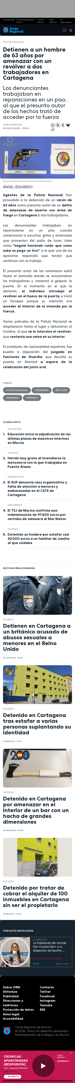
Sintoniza (10, 991)
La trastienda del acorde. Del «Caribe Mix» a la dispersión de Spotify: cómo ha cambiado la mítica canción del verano (50, 946)
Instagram (47, 1000)
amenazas (12, 397)
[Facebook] (63, 124)
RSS (42, 1009)
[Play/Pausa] (43, 1066)
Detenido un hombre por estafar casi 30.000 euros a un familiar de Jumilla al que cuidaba (38, 538)
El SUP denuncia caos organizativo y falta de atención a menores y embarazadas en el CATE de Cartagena (37, 488)
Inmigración (16, 476)
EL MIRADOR (40, 939)
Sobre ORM (11, 987)
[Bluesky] (68, 124)
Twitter (45, 991)
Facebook (47, 996)
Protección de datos (18, 1009)
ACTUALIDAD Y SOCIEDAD (47, 958)
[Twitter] (58, 124)
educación (14, 429)
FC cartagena (65, 21)
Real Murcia (53, 21)
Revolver (61, 390)
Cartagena (41, 390)
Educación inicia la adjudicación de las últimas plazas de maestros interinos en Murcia (39, 438)
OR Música (62, 1061)
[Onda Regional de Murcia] (13, 30)
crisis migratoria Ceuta (25, 21)
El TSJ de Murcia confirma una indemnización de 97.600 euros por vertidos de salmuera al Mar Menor (37, 514)
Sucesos (13, 452)
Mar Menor (15, 505)
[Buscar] (69, 30)
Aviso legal (11, 1014)
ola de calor (40, 21)
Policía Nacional (13, 42)
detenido (32, 397)
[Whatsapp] (53, 125)
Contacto (47, 987)
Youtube (46, 1005)
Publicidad (11, 996)
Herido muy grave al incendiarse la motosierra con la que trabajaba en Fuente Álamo (37, 462)
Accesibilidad (13, 1018)
